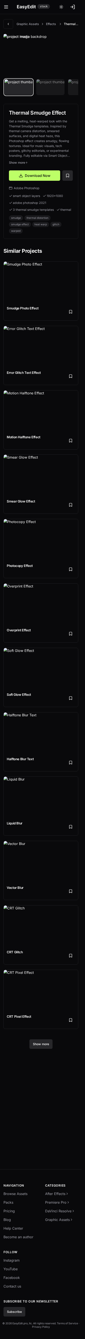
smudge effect (20, 224)
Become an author (18, 1237)
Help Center (13, 1228)
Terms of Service (67, 1323)
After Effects (55, 1194)
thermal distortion (37, 217)
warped (15, 230)
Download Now (37, 175)
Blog (7, 1219)
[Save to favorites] (67, 175)
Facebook (11, 1277)
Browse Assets (15, 1194)
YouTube (10, 1269)
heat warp (40, 224)
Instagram (11, 1260)
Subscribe (14, 1311)
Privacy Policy (41, 1326)
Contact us (12, 1286)
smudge (16, 217)
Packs (8, 1202)
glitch (56, 224)
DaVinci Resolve (58, 1211)
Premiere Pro (55, 1202)
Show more (17, 162)
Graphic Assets (28, 24)
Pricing (9, 1211)
